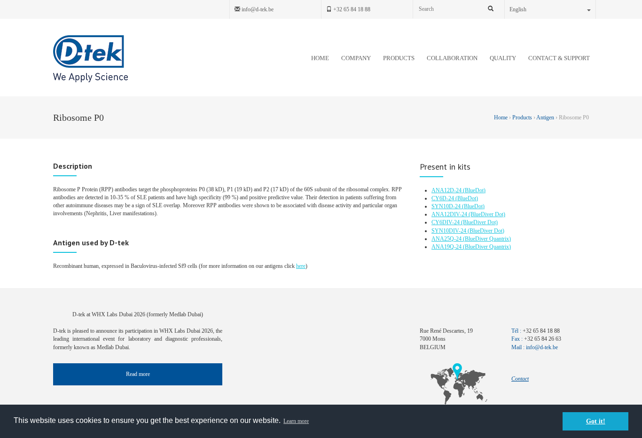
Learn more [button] (296, 421)
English (517, 9)
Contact (520, 378)
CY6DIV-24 (446, 222)
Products (522, 117)
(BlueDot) (474, 190)
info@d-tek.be (257, 9)
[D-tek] (90, 58)
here (300, 266)
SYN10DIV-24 (449, 230)
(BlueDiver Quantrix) (487, 238)
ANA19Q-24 (447, 246)
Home (501, 117)
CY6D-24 (443, 198)
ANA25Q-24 (447, 238)
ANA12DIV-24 (450, 214)
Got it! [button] (595, 421)
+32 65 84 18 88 (351, 9)
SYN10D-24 (446, 206)
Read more (138, 374)
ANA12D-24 (447, 190)
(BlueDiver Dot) (487, 214)
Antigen (545, 117)
